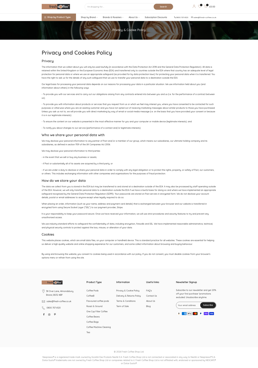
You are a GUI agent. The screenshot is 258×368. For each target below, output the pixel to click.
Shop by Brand (88, 17)
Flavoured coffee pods (97, 301)
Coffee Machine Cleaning (98, 327)
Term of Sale (122, 306)
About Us (133, 17)
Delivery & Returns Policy (128, 295)
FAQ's (149, 290)
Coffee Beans (93, 316)
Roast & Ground (94, 306)
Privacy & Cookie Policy (127, 290)
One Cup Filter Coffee (97, 311)
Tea (88, 332)
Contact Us (151, 295)
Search (163, 6)
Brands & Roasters (112, 17)
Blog (148, 306)
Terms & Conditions (126, 301)
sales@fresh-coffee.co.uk (205, 17)
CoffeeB (90, 295)
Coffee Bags (92, 322)
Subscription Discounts (156, 17)
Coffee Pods (92, 290)
